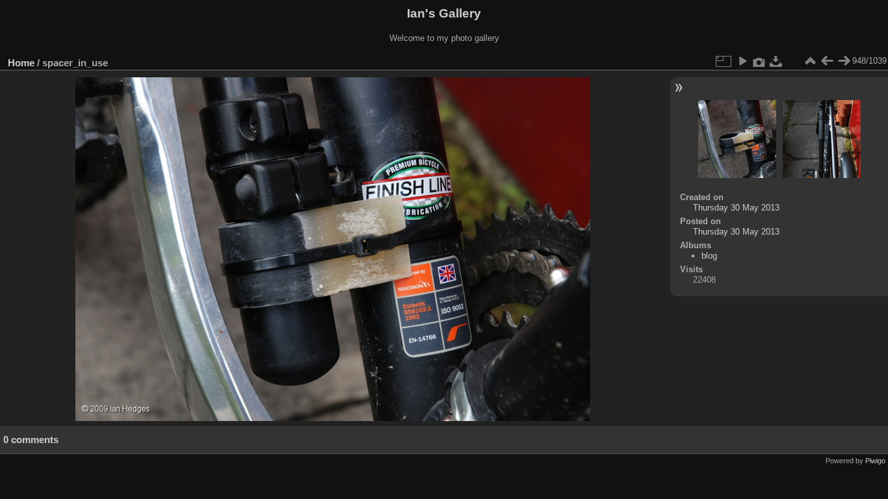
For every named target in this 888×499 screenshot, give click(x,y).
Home (21, 62)
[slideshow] (742, 61)
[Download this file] (776, 61)
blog (709, 256)
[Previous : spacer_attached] (826, 61)
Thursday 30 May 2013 (736, 207)
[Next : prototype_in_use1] (843, 61)
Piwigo (875, 461)
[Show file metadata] (759, 61)
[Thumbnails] (810, 61)
